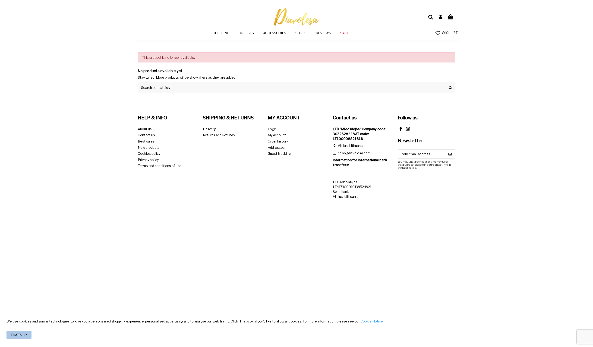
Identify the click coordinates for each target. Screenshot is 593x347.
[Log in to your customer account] (440, 17)
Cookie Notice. (372, 321)
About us (145, 129)
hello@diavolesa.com (354, 153)
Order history (278, 141)
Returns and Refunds (219, 135)
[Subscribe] (450, 154)
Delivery (209, 129)
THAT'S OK (19, 335)
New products (149, 147)
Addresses (276, 147)
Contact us (146, 135)
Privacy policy (148, 160)
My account (277, 135)
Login (272, 129)
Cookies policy (149, 153)
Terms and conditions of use (159, 166)
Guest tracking (279, 153)
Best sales (146, 141)
